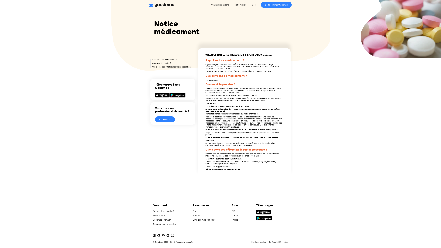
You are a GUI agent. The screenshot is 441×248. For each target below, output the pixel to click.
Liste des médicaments (204, 220)
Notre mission (240, 5)
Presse (235, 220)
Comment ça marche (220, 5)
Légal (286, 242)
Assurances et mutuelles (164, 224)
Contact (235, 215)
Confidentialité (275, 242)
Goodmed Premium (162, 220)
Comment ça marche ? (163, 211)
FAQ (233, 211)
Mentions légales (258, 242)
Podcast (197, 215)
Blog (254, 5)
